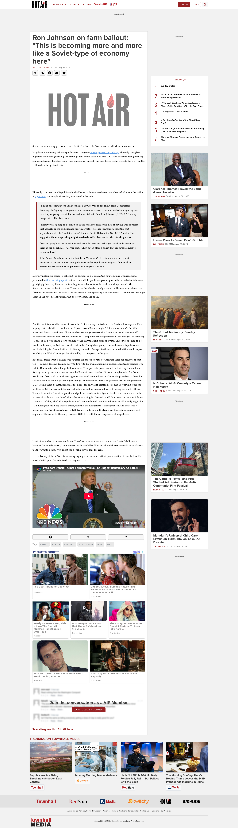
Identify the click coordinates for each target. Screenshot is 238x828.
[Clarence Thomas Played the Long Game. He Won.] (179, 169)
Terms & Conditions (119, 811)
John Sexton (159, 546)
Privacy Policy (133, 811)
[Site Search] (205, 4)
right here (40, 196)
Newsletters (97, 811)
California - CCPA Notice (161, 811)
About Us (71, 811)
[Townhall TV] (101, 4)
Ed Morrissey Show (83, 811)
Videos (74, 4)
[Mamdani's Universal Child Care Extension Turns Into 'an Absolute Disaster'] (179, 515)
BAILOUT (44, 544)
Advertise (106, 811)
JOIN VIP (183, 4)
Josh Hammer (159, 196)
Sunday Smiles (168, 86)
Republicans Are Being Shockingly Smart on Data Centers (46, 779)
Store (87, 4)
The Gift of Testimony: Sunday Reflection (174, 333)
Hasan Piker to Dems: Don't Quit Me (178, 240)
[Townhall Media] (40, 822)
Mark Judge (158, 489)
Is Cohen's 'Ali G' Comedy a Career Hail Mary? (177, 385)
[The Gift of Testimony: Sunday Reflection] (179, 312)
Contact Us (144, 811)
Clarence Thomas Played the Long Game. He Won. (177, 190)
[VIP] (114, 4)
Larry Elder (158, 244)
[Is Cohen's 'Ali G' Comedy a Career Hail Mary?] (179, 363)
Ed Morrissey (159, 339)
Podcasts (60, 4)
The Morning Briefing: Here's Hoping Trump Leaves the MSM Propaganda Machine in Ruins (185, 779)
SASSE (100, 544)
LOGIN (196, 4)
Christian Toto (160, 390)
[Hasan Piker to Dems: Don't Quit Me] (179, 220)
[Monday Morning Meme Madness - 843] (96, 757)
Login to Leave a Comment (89, 709)
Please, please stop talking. (104, 152)
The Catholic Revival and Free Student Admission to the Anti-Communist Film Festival (174, 482)
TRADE (110, 544)
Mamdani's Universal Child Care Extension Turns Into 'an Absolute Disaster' (176, 539)
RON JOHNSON (86, 544)
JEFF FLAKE (69, 544)
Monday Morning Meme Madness (96, 775)
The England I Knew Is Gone (174, 111)
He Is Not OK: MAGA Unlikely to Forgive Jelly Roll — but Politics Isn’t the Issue (140, 779)
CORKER (56, 544)
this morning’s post (56, 280)
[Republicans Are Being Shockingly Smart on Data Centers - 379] (51, 757)
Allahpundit (41, 67)
